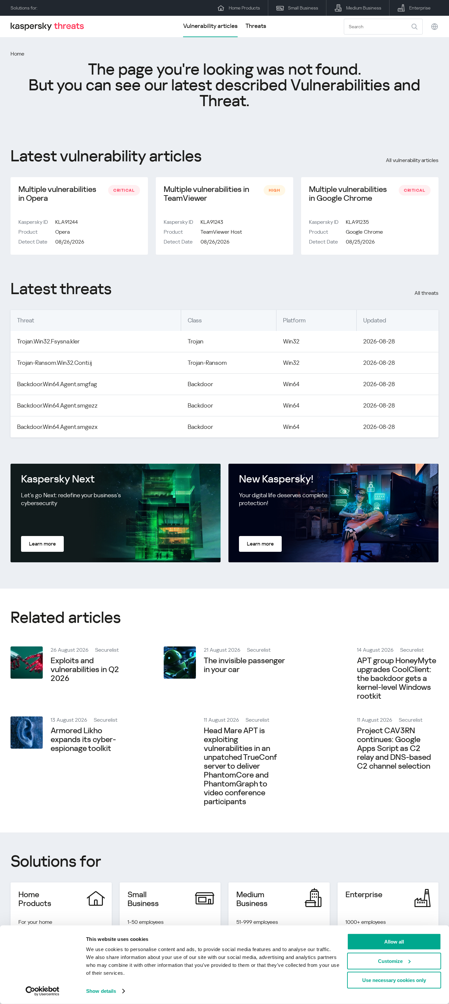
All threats (426, 293)
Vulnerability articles (210, 25)
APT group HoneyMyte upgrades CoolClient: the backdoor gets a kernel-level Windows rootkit (396, 678)
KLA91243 (212, 222)
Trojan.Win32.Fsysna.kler (48, 341)
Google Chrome (364, 232)
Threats (256, 25)
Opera (62, 232)
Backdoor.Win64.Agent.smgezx (57, 426)
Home (17, 54)
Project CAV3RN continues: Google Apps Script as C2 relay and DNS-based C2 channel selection (394, 748)
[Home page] (50, 26)
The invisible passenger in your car (244, 665)
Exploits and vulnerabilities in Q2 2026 (85, 669)
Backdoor (200, 384)
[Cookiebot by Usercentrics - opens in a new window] (42, 991)
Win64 (291, 384)
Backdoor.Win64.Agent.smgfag (57, 384)
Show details (101, 991)
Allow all (394, 942)
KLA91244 (66, 222)
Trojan (195, 341)
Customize (390, 961)
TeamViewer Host (221, 232)
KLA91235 (357, 222)
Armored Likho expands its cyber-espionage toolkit (83, 739)
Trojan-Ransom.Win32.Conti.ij (54, 362)
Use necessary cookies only (394, 980)
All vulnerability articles (412, 160)
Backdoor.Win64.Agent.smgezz (57, 405)
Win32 (291, 341)
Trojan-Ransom (207, 362)
